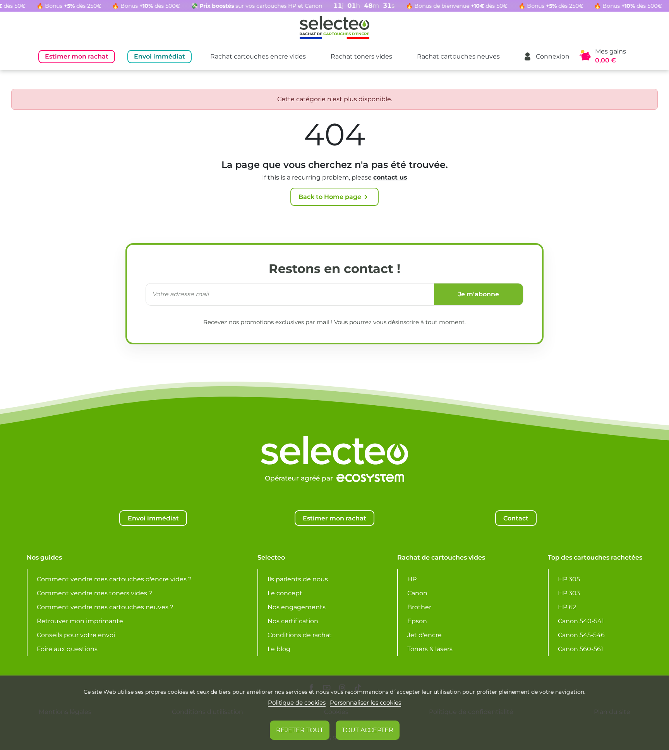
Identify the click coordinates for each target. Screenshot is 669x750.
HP (412, 579)
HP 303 (569, 593)
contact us (390, 177)
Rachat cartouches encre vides (258, 56)
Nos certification (293, 621)
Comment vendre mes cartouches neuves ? (105, 607)
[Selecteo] (334, 431)
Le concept (285, 593)
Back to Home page (334, 197)
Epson (417, 621)
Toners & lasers (430, 649)
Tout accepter (367, 730)
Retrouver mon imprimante (80, 621)
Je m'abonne (478, 294)
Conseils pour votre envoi (76, 635)
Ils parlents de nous (298, 579)
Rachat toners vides (361, 56)
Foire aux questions (67, 649)
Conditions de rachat (300, 635)
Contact (515, 518)
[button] (546, 56)
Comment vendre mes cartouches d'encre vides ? (114, 579)
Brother (419, 607)
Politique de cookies (297, 702)
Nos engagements (297, 607)
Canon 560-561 (580, 649)
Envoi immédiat (159, 56)
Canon (417, 593)
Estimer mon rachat (76, 56)
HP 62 (567, 607)
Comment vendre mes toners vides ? (94, 593)
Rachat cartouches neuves (458, 56)
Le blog (279, 649)
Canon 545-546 (581, 635)
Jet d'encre (424, 635)
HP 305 (569, 579)
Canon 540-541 (581, 621)
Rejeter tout (299, 730)
